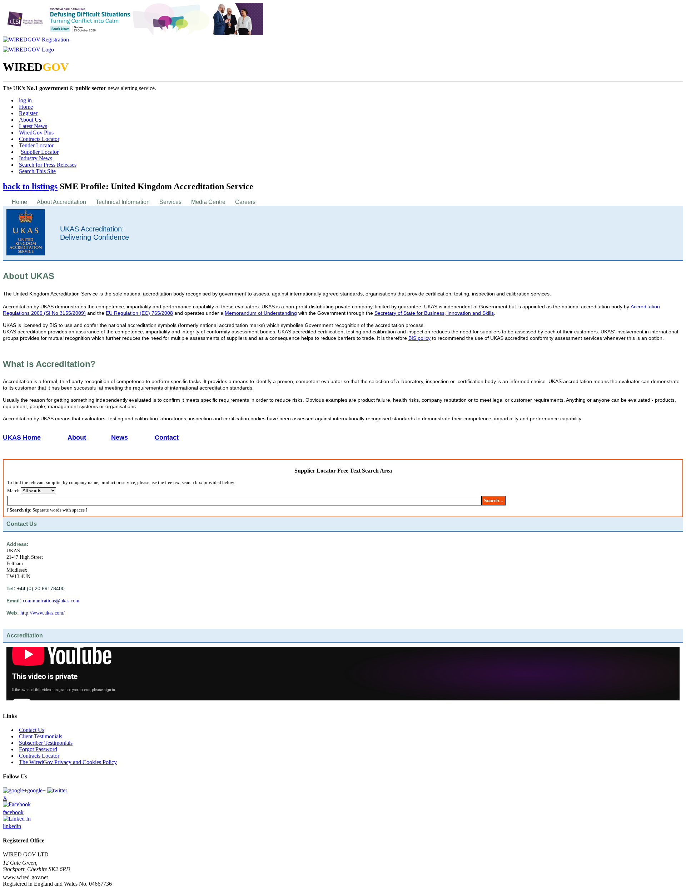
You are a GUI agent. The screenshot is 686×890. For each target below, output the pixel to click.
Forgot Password (38, 749)
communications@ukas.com (51, 600)
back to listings (30, 186)
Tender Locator (36, 145)
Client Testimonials (40, 736)
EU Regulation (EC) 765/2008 (139, 313)
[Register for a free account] (36, 39)
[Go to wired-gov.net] (28, 50)
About (77, 437)
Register (28, 113)
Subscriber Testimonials (46, 743)
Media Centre (208, 202)
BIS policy (419, 338)
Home (26, 107)
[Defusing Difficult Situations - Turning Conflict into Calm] (133, 33)
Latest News (33, 126)
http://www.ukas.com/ (42, 613)
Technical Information (123, 202)
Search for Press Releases (47, 165)
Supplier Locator (40, 152)
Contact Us (31, 730)
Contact (167, 437)
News (119, 437)
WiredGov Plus (36, 132)
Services (170, 202)
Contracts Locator (39, 139)
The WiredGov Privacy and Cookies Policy (68, 762)
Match (13, 490)
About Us (30, 120)
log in (25, 100)
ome (34, 437)
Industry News (35, 158)
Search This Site (37, 171)
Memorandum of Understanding (261, 313)
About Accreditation (61, 202)
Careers (245, 202)
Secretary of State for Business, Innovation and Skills (434, 313)
